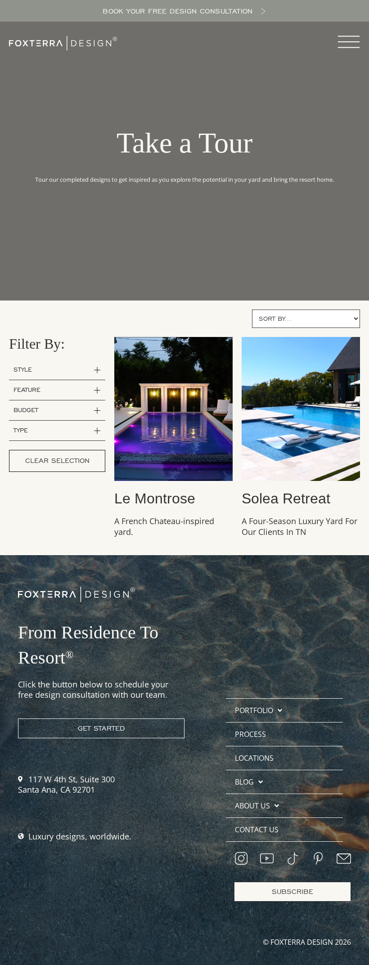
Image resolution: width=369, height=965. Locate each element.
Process (250, 734)
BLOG (244, 782)
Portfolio (254, 710)
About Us (252, 806)
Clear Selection (57, 460)
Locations (254, 758)
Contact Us (257, 830)
